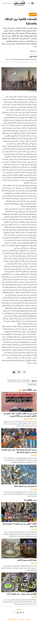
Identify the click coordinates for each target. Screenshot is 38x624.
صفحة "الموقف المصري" (30, 419)
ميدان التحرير (32, 384)
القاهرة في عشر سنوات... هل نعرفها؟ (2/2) (22, 594)
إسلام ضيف (33, 489)
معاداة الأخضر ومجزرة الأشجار (27, 560)
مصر (20, 389)
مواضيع (32, 14)
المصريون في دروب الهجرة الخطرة (25, 486)
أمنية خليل (33, 56)
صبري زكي (34, 455)
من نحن (28, 619)
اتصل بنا (21, 619)
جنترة (19, 381)
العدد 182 (26, 381)
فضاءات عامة (12, 381)
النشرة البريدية (12, 619)
